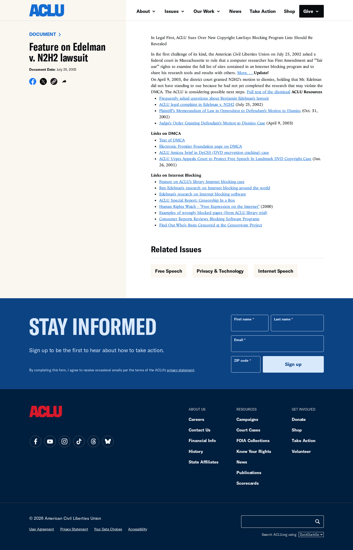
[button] (53, 82)
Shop (289, 11)
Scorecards (247, 483)
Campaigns (247, 419)
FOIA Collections (253, 440)
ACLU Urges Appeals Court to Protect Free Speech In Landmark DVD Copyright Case (235, 158)
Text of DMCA (172, 140)
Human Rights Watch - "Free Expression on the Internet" (209, 206)
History (196, 451)
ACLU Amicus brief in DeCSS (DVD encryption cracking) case (214, 152)
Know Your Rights (253, 451)
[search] (317, 521)
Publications (248, 472)
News (235, 11)
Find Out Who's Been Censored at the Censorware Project (210, 224)
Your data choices (108, 529)
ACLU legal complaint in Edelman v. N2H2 (196, 104)
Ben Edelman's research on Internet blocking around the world (214, 187)
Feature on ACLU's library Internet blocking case (201, 181)
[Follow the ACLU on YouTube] (50, 441)
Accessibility (137, 529)
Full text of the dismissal (268, 91)
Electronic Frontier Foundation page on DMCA (200, 146)
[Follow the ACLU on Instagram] (64, 441)
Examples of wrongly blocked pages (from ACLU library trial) (213, 212)
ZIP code (241, 360)
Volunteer (301, 451)
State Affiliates (203, 461)
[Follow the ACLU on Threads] (93, 441)
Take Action (263, 11)
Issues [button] (172, 11)
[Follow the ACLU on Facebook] (35, 441)
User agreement (41, 529)
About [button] (143, 11)
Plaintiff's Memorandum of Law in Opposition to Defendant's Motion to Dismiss (230, 110)
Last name (282, 319)
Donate (299, 419)
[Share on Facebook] (32, 83)
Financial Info (202, 440)
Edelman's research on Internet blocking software (202, 194)
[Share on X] (43, 83)
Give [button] (308, 11)
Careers (196, 419)
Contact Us (199, 429)
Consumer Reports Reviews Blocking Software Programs (209, 218)
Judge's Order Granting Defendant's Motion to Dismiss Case (212, 122)
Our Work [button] (205, 11)
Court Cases (248, 429)
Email (238, 340)
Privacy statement (74, 529)
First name (242, 319)
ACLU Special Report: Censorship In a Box (197, 200)
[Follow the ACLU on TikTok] (79, 441)
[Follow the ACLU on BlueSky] (108, 441)
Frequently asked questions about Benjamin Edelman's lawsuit (214, 98)
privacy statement (180, 370)
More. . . (245, 72)
